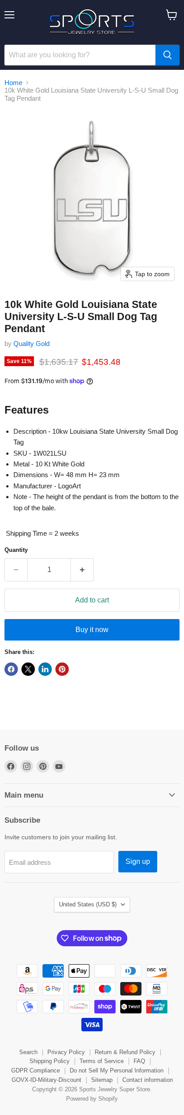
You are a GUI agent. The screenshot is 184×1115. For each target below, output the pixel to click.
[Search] (167, 55)
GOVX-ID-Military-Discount (46, 1080)
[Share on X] (28, 669)
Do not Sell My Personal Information (116, 1070)
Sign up (137, 861)
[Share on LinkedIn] (45, 669)
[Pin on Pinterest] (62, 669)
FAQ (139, 1061)
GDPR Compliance (35, 1070)
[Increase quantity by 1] (82, 569)
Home (13, 82)
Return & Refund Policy (125, 1052)
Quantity (16, 550)
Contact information (147, 1080)
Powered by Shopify (92, 1098)
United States (88, 904)
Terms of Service (101, 1061)
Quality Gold (31, 343)
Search (28, 1052)
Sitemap (102, 1080)
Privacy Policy (66, 1052)
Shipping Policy (49, 1061)
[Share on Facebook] (11, 669)
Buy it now (92, 629)
